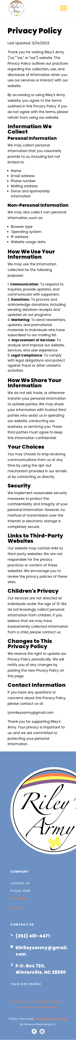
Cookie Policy (26, 1007)
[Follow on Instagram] (42, 1031)
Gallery (16, 907)
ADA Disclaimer (48, 1007)
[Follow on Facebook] (34, 1031)
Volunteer (18, 898)
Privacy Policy (21, 1001)
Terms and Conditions (48, 1001)
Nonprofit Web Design (50, 1019)
